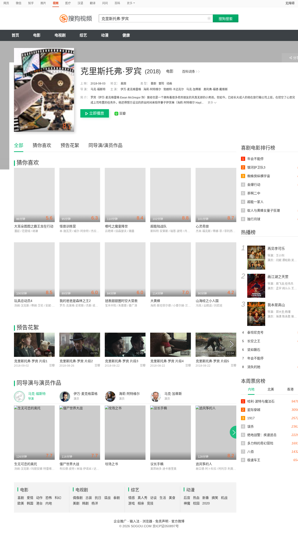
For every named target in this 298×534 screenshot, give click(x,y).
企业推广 (120, 521)
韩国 (30, 503)
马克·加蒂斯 (193, 89)
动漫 (104, 35)
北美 (271, 389)
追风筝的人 (204, 464)
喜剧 (153, 83)
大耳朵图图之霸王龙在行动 (33, 226)
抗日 (98, 498)
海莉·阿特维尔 (152, 89)
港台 (39, 503)
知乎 (31, 3)
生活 (162, 498)
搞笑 (215, 498)
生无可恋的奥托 (25, 464)
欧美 (20, 503)
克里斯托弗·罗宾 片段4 (167, 361)
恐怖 (48, 498)
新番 (205, 498)
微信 (18, 3)
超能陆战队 (158, 226)
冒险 (161, 83)
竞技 (150, 503)
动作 (39, 498)
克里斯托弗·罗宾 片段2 (76, 361)
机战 (224, 498)
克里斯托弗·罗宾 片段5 (212, 361)
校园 (196, 503)
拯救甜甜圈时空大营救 (121, 301)
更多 (210, 102)
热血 (196, 498)
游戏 (131, 503)
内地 (251, 389)
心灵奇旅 (202, 226)
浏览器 (147, 521)
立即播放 (96, 113)
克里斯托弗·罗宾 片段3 (121, 361)
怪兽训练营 (68, 226)
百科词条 (188, 71)
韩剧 (85, 503)
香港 (290, 389)
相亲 (141, 503)
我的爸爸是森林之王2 (75, 301)
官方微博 (177, 521)
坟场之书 (111, 464)
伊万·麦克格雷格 (131, 89)
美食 (172, 498)
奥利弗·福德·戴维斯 (215, 89)
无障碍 (290, 3)
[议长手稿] (170, 433)
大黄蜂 (155, 301)
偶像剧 (78, 498)
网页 (6, 3)
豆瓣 (122, 113)
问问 (105, 3)
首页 (15, 35)
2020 (206, 503)
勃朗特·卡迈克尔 (173, 89)
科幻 (58, 498)
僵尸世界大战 (69, 464)
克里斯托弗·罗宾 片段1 (30, 361)
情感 (131, 498)
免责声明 (161, 521)
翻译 (92, 3)
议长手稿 (156, 464)
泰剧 (116, 498)
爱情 (30, 498)
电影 (37, 35)
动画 (169, 83)
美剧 (76, 503)
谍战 (107, 498)
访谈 (153, 498)
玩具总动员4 (23, 301)
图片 (43, 3)
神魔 (187, 503)
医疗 (68, 3)
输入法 (134, 521)
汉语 (80, 3)
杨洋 (94, 503)
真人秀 (142, 498)
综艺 (83, 35)
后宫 (187, 498)
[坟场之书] (125, 433)
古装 (88, 498)
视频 (55, 3)
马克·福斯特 (98, 89)
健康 (126, 35)
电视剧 (60, 35)
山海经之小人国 (207, 301)
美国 (123, 83)
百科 (117, 3)
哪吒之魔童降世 (116, 226)
